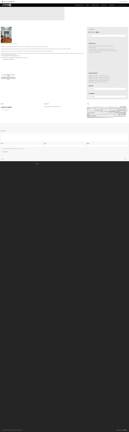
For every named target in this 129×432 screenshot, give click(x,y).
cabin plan (91, 108)
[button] (89, 32)
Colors (45, 106)
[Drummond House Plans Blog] (6, 5)
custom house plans (92, 110)
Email (45, 143)
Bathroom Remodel (11, 74)
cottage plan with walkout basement (114, 108)
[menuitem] (121, 1)
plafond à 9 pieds (116, 114)
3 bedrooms (111, 107)
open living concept (110, 114)
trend (105, 117)
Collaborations (112, 5)
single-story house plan (109, 116)
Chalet (94, 108)
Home (121, 1)
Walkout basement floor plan (109, 117)
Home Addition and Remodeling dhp (96, 111)
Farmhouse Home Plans (108, 110)
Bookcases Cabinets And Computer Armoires (7, 77)
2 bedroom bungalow (90, 107)
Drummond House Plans (121, 5)
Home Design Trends (114, 111)
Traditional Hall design (4, 43)
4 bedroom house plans (116, 107)
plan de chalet (122, 114)
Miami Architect (10, 43)
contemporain (98, 108)
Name (2, 143)
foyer (124, 110)
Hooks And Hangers (4, 78)
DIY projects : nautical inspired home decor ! (102, 80)
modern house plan (99, 114)
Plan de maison (92, 116)
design (104, 110)
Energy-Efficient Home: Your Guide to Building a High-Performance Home (101, 49)
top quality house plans (99, 117)
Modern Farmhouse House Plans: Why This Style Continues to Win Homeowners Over (103, 50)
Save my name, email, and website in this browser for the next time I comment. (13, 148)
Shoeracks (8, 78)
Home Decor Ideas (95, 5)
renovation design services (101, 116)
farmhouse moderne (114, 110)
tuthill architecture (14, 43)
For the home (103, 5)
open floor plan (105, 114)
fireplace (120, 110)
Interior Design (55, 106)
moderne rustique (112, 112)
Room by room (59, 106)
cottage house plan (103, 108)
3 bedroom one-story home (105, 107)
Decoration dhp (99, 110)
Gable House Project (79, 5)
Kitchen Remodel (6, 74)
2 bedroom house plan (96, 107)
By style (87, 5)
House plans (92, 112)
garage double (89, 111)
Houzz (2, 74)
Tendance (93, 117)
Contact (124, 1)
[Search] (107, 36)
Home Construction (105, 111)
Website (88, 143)
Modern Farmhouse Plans (93, 114)
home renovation (121, 111)
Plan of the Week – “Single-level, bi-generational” (100, 77)
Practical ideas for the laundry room (95, 52)
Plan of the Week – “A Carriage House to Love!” (100, 75)
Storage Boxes (12, 78)
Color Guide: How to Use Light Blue (8, 59)
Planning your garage (92, 47)
